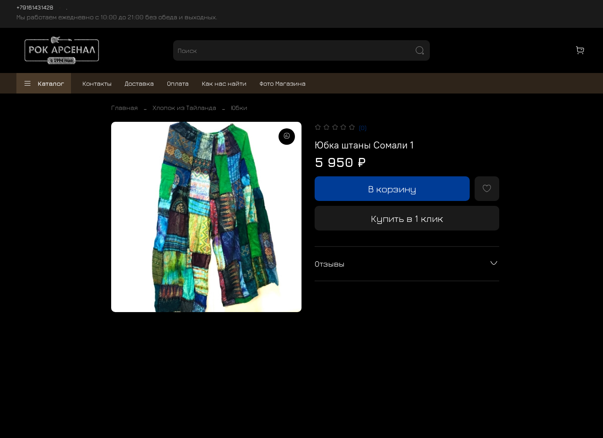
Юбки (239, 107)
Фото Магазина (283, 83)
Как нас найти (224, 83)
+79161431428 (34, 7)
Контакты (97, 83)
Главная (124, 107)
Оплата (178, 83)
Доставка (139, 83)
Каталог (51, 83)
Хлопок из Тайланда (184, 107)
